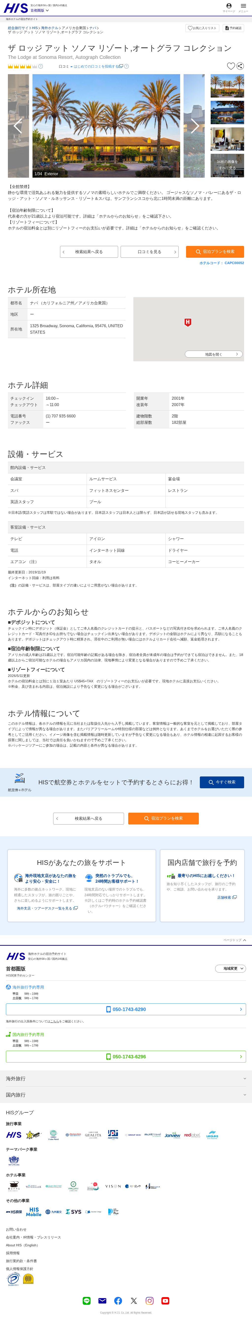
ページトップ (232, 940)
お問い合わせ (16, 1229)
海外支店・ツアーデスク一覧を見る (44, 908)
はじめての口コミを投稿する (96, 66)
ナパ (92, 28)
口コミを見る (149, 252)
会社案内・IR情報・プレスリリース (33, 1237)
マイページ (229, 11)
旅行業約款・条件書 (21, 1261)
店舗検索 (224, 897)
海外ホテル (49, 28)
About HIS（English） (23, 1245)
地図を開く (213, 354)
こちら (54, 1021)
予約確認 (235, 28)
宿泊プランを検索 (219, 251)
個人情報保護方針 (19, 1269)
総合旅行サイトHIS (23, 28)
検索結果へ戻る (89, 252)
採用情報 (13, 1253)
